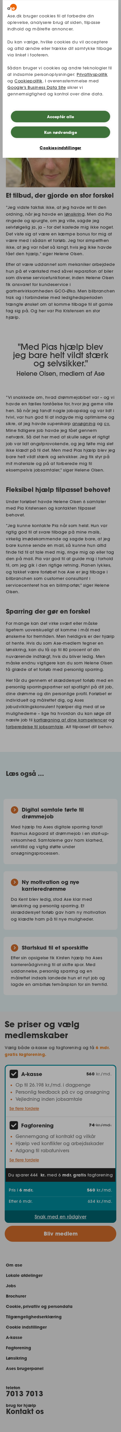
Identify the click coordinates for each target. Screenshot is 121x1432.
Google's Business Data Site (36, 87)
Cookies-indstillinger (60, 147)
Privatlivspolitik (92, 74)
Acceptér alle (60, 116)
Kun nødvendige (60, 132)
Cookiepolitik (28, 81)
